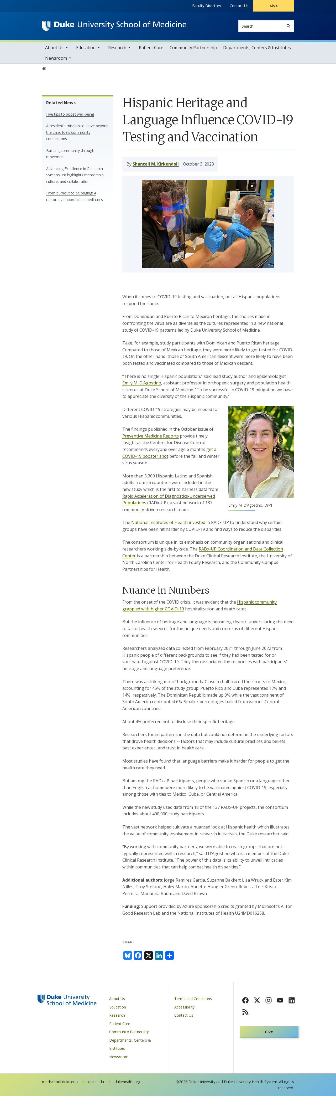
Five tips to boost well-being (70, 114)
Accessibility (184, 1007)
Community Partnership (193, 47)
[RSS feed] (245, 1012)
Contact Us (239, 5)
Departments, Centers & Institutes (257, 47)
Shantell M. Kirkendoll (156, 164)
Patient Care (151, 47)
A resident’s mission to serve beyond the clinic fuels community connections (77, 132)
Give (274, 5)
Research (117, 47)
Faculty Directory (206, 5)
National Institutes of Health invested (168, 522)
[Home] (114, 26)
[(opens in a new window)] (245, 1000)
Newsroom (56, 58)
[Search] (288, 26)
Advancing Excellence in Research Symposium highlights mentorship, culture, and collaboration (75, 175)
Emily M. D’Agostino (141, 383)
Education (86, 47)
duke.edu (96, 1081)
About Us (54, 47)
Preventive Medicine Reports (150, 436)
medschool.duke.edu (60, 1081)
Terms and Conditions (193, 998)
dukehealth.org (127, 1081)
